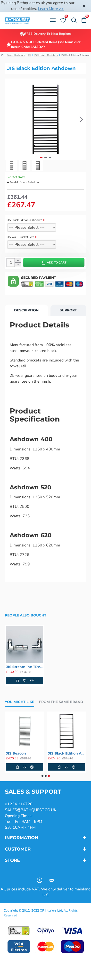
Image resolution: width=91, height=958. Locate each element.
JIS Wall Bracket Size (20, 237)
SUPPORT (68, 310)
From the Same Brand (61, 702)
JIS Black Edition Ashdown (24, 220)
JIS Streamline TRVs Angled (24, 667)
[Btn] (84, 6)
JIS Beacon (16, 753)
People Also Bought (25, 615)
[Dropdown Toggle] (73, 20)
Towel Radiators (16, 55)
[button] (10, 119)
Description (26, 310)
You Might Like (19, 702)
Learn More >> (51, 8)
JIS (29, 55)
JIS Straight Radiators (46, 55)
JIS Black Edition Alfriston (66, 753)
